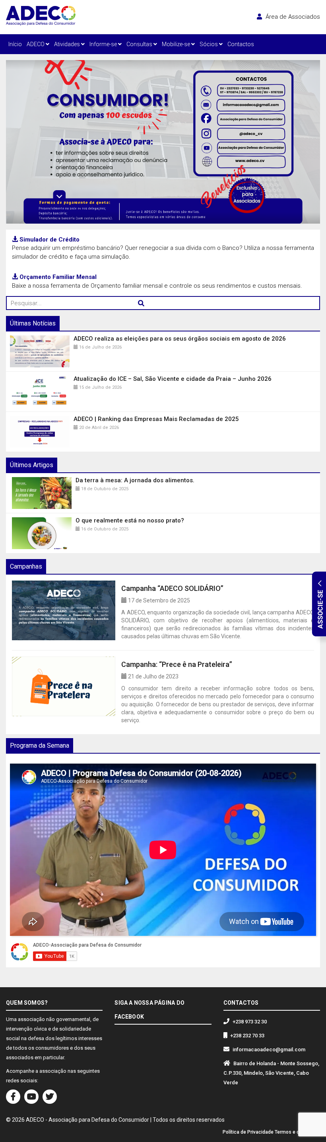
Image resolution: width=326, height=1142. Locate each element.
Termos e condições (297, 1132)
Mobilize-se (176, 44)
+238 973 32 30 (250, 1022)
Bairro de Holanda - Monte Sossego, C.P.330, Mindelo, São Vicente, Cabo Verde (271, 1072)
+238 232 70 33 (247, 1036)
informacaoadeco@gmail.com (269, 1049)
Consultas (139, 44)
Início (15, 44)
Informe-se (103, 44)
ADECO (36, 44)
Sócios (209, 44)
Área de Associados (292, 16)
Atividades (67, 44)
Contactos (240, 44)
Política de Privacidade (248, 1132)
